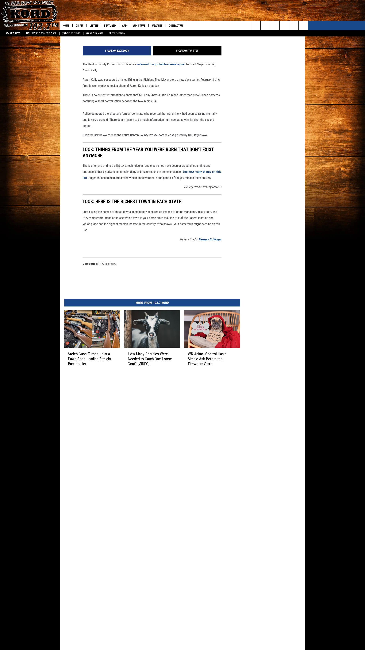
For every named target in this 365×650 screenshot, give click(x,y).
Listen (94, 25)
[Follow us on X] (293, 25)
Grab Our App (94, 33)
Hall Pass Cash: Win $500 (41, 33)
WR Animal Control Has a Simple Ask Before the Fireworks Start (207, 359)
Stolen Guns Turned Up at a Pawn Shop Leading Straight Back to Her (89, 359)
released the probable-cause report (161, 64)
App (124, 25)
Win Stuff (139, 25)
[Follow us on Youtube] (303, 25)
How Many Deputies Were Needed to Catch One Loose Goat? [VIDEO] (150, 359)
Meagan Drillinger (209, 239)
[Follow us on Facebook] (274, 25)
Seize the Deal (117, 33)
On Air (79, 25)
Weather (157, 25)
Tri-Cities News (71, 33)
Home (66, 25)
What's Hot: (13, 33)
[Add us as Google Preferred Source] (265, 25)
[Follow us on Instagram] (284, 25)
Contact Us (176, 25)
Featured (110, 25)
